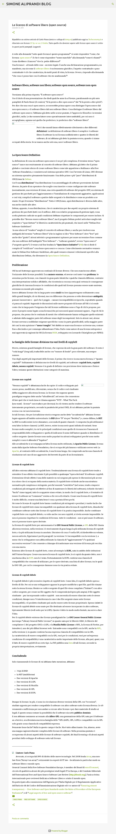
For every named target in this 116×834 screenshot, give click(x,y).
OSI (80, 245)
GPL (86, 525)
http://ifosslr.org (77, 775)
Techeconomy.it (94, 39)
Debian (28, 179)
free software (29, 799)
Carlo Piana (17, 799)
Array (88, 756)
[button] (13, 32)
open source (25, 58)
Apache (15, 451)
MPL (99, 628)
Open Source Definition (58, 256)
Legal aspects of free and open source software (50, 793)
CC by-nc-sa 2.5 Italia (39, 43)
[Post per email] (13, 797)
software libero (43, 68)
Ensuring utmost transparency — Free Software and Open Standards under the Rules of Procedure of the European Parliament (56, 789)
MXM (54, 333)
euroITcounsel (91, 767)
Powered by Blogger (59, 831)
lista (71, 643)
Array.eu (68, 39)
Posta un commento (20, 818)
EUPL (31, 558)
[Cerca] (54, 4)
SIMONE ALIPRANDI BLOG (28, 4)
